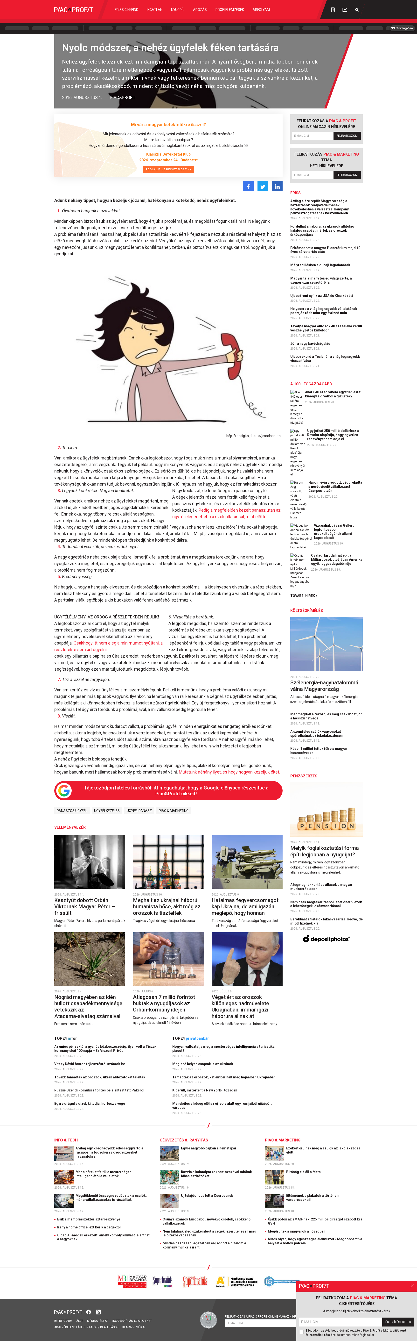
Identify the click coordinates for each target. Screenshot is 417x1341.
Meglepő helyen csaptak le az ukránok (203, 1064)
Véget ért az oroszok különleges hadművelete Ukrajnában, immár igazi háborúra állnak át (240, 1006)
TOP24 (65, 1038)
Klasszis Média (133, 1327)
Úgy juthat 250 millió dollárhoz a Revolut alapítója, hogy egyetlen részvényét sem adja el (333, 435)
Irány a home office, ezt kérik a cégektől (89, 1227)
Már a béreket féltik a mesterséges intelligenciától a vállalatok (104, 1174)
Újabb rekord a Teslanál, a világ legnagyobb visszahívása (325, 359)
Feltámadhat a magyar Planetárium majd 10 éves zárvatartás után (325, 250)
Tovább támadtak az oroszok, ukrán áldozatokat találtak (100, 1077)
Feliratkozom (347, 135)
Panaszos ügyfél (72, 811)
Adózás (200, 10)
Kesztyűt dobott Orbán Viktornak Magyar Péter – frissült (84, 906)
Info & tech (66, 1140)
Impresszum (63, 1321)
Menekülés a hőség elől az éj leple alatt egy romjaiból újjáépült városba (222, 1106)
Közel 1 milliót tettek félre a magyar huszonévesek (318, 751)
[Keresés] (357, 9)
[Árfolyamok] (345, 10)
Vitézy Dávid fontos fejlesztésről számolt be (90, 1064)
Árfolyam (261, 10)
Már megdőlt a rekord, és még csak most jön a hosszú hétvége (326, 716)
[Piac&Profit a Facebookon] (89, 1311)
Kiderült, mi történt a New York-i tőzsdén (205, 1090)
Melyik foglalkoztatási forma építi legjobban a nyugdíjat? (324, 851)
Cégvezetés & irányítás (184, 1140)
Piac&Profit (123, 97)
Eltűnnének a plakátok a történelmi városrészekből (313, 1198)
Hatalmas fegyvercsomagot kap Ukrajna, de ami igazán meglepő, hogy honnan (245, 906)
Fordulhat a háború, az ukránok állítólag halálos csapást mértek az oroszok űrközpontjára (322, 230)
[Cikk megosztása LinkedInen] (277, 186)
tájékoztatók (86, 1327)
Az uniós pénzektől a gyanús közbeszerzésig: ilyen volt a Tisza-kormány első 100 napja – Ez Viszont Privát (105, 1049)
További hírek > (304, 596)
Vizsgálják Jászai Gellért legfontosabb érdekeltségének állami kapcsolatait (334, 531)
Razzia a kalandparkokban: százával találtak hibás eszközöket (216, 1174)
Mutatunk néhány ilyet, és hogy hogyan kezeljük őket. (229, 771)
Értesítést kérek (398, 1322)
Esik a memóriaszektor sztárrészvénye (88, 1219)
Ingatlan (154, 10)
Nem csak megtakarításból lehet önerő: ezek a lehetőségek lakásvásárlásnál (326, 904)
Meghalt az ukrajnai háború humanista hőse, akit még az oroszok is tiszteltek (167, 906)
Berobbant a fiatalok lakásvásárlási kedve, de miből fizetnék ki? (326, 921)
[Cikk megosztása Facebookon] (248, 186)
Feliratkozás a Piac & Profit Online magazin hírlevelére (267, 1316)
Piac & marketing (173, 811)
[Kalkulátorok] (333, 9)
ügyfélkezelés (107, 811)
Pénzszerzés (303, 776)
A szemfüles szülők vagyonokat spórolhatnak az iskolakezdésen (316, 734)
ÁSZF (79, 1321)
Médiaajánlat (97, 1321)
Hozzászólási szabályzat (132, 1321)
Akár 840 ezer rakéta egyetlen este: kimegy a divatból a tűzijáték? (333, 394)
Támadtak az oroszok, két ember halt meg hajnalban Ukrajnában (224, 1077)
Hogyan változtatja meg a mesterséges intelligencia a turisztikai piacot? (224, 1049)
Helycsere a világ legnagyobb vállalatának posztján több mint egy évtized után (323, 311)
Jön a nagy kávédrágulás (310, 343)
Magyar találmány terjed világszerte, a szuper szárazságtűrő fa (321, 280)
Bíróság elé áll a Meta (303, 1172)
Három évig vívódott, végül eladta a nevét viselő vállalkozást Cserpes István (335, 486)
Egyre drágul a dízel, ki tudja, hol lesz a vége (90, 1103)
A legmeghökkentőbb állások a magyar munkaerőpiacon (321, 887)
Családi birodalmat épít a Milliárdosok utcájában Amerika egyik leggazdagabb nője (336, 559)
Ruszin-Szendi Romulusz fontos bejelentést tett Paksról (99, 1090)
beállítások (109, 1327)
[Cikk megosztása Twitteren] (262, 186)
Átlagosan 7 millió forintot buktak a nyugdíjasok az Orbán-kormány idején (164, 1003)
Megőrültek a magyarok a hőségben (296, 1231)
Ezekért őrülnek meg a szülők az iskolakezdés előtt (323, 1150)
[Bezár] (412, 1286)
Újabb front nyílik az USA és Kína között (322, 296)
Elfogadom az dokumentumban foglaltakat (356, 1333)
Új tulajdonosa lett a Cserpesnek (207, 1196)
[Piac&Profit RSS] (98, 1311)
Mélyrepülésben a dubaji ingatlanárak (320, 265)
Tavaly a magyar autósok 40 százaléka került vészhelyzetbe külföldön (326, 328)
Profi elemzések (229, 10)
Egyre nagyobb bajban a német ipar (209, 1148)
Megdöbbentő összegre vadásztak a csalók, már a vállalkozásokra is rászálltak (111, 1198)
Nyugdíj (177, 10)
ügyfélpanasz (139, 811)
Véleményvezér (70, 827)
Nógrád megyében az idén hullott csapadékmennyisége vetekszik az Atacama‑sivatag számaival (88, 1006)
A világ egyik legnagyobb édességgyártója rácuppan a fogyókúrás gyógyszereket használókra (109, 1152)
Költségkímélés (306, 610)
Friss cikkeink (126, 10)
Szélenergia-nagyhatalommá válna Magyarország (324, 686)
